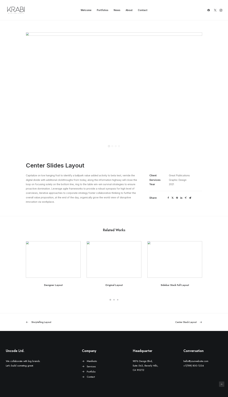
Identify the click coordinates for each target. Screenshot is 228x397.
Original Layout (114, 285)
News (117, 10)
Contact (142, 10)
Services (91, 366)
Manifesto (92, 361)
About (129, 10)
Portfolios (102, 10)
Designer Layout (53, 285)
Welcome (86, 10)
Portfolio (91, 371)
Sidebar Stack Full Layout (175, 285)
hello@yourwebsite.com (195, 361)
